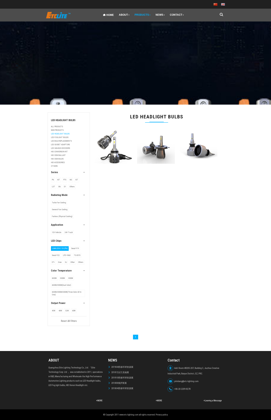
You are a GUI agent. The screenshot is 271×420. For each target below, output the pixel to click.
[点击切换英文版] (223, 4)
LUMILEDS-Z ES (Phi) (60, 248)
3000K (70, 278)
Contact (176, 14)
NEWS (159, 14)
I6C (71, 180)
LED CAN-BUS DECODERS (60, 148)
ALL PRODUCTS (57, 126)
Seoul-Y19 (75, 248)
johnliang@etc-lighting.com (186, 381)
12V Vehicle (56, 232)
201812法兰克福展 (120, 372)
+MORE (99, 400)
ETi (53, 262)
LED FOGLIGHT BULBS (59, 137)
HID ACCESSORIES (58, 162)
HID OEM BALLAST (58, 155)
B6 (59, 187)
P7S (64, 180)
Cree (59, 262)
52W (67, 311)
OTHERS (54, 166)
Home (110, 15)
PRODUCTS (142, 14)
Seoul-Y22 (56, 255)
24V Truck (69, 232)
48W (60, 311)
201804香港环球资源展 (122, 388)
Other (72, 262)
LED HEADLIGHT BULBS (60, 134)
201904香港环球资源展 (122, 367)
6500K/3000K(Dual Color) (61, 285)
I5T (76, 180)
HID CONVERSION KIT (59, 152)
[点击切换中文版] (215, 4)
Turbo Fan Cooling (59, 203)
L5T (53, 187)
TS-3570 (77, 255)
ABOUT (123, 14)
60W (73, 311)
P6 (53, 180)
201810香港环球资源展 (122, 377)
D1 (65, 187)
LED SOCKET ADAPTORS (60, 145)
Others (72, 187)
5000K (62, 278)
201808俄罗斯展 (119, 383)
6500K (54, 278)
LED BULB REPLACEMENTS (61, 141)
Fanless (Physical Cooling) (62, 216)
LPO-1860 (66, 255)
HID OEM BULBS (57, 159)
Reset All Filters (69, 320)
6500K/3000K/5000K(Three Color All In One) (66, 293)
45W (53, 311)
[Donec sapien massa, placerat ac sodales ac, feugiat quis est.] (113, 146)
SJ (66, 262)
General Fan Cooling (59, 209)
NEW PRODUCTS (57, 130)
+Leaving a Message (213, 400)
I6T (58, 180)
